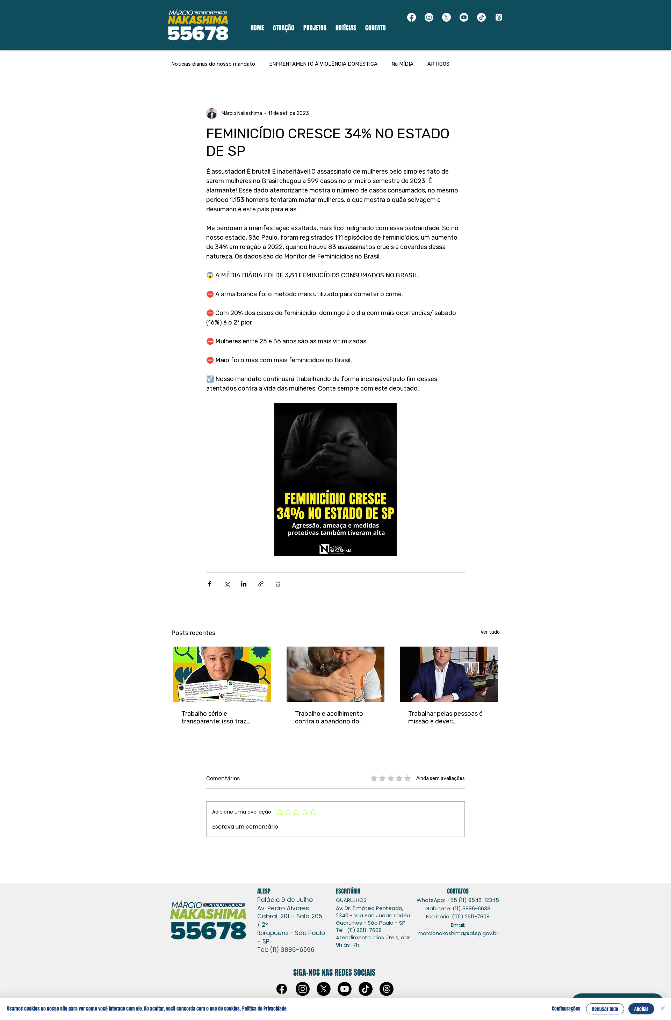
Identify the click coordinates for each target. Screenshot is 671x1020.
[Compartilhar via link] (261, 584)
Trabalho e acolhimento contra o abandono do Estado (329, 717)
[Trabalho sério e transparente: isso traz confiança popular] (222, 674)
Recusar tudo (605, 1009)
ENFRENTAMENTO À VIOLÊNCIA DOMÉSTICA (323, 64)
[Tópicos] (499, 17)
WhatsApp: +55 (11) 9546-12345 (458, 900)
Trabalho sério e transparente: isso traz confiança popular (214, 717)
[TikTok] (481, 17)
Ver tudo (490, 632)
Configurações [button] (566, 1008)
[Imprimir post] (278, 584)
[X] (446, 17)
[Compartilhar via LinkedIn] (243, 584)
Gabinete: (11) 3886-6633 (457, 908)
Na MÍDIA (402, 64)
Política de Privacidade (264, 1008)
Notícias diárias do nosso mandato (213, 64)
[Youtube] (464, 17)
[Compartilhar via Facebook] (209, 584)
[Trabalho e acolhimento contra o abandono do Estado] (336, 674)
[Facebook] (411, 17)
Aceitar (641, 1009)
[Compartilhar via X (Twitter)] (226, 584)
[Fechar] (662, 1008)
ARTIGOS (438, 64)
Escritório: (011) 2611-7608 (458, 916)
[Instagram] (429, 17)
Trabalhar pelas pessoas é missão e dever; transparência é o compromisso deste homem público (445, 717)
